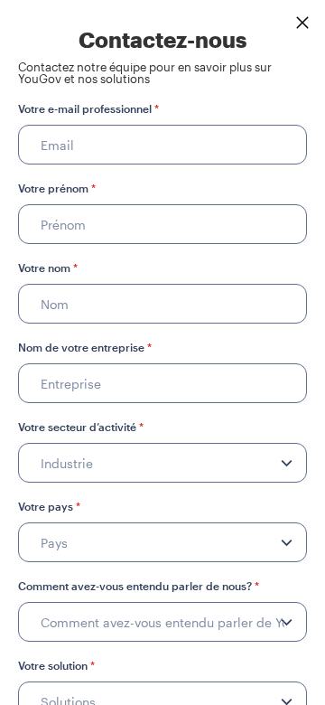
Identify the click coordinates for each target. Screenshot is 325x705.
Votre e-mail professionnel (88, 108)
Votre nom (48, 267)
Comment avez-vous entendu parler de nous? (138, 585)
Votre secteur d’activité (81, 426)
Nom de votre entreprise (85, 347)
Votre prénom (57, 188)
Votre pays (49, 506)
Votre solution (56, 665)
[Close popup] (302, 22)
